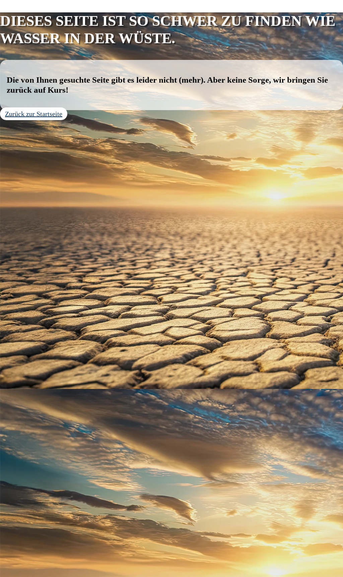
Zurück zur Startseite (33, 113)
